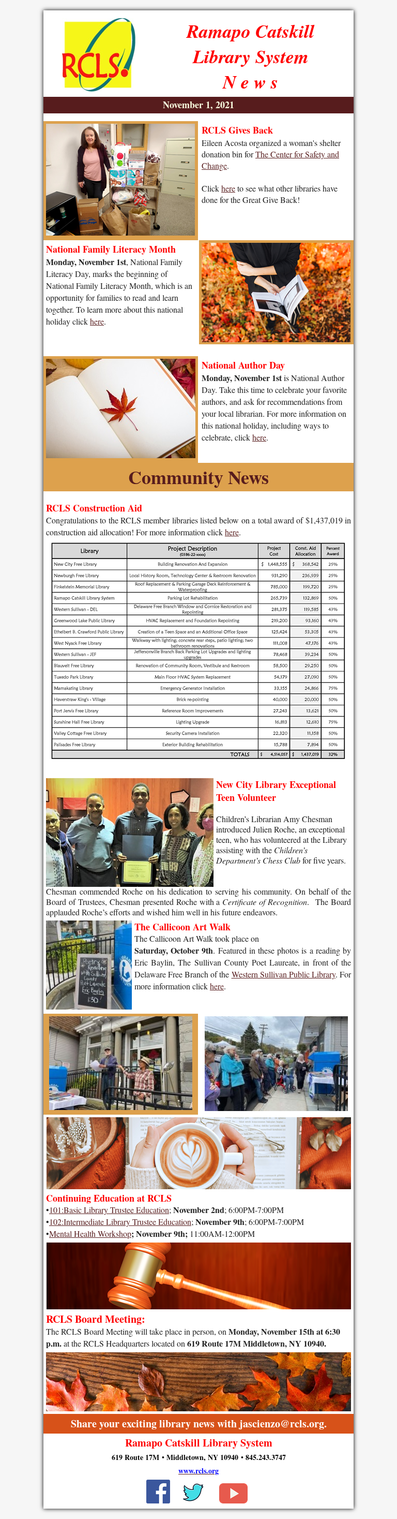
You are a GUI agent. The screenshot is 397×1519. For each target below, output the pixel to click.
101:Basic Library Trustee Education (109, 1209)
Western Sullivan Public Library (283, 974)
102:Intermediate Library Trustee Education (120, 1221)
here (228, 188)
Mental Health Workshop (90, 1233)
